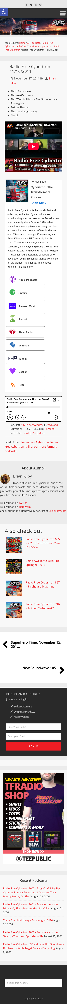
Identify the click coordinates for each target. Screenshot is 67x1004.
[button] (4, 12)
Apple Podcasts (28, 280)
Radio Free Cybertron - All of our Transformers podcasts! (31, 446)
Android (23, 319)
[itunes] (40, 5)
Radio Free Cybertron (35, 442)
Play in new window (31, 425)
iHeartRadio (26, 332)
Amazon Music (27, 306)
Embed (50, 429)
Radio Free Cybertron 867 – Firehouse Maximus (43, 584)
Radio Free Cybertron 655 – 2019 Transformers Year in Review (43, 543)
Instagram (25, 507)
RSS (21, 385)
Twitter (23, 502)
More (42, 433)
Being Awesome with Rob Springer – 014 (43, 562)
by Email (24, 345)
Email (26, 433)
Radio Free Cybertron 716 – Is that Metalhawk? (43, 606)
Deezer (23, 372)
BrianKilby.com (57, 511)
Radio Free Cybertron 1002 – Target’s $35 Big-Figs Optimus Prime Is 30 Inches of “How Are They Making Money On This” (31, 892)
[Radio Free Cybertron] (33, 26)
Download (52, 425)
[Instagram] (31, 5)
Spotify (23, 293)
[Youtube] (36, 5)
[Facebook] (27, 5)
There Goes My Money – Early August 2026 (28, 920)
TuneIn (23, 358)
